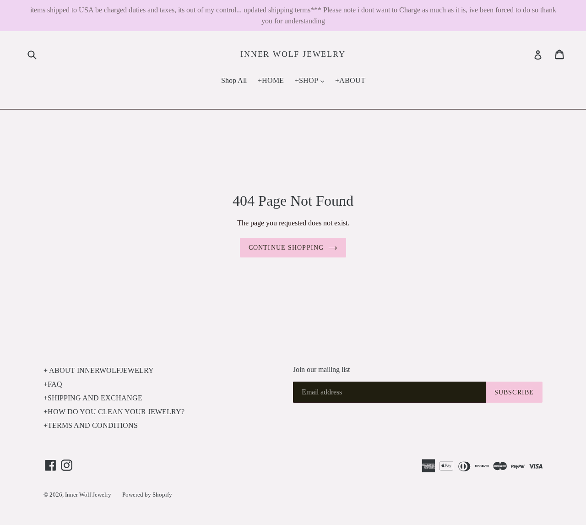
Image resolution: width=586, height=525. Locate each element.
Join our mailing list (321, 369)
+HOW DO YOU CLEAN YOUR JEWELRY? (113, 412)
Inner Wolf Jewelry (292, 54)
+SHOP (312, 80)
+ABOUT (350, 80)
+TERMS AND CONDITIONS (90, 425)
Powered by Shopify (147, 494)
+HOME (271, 80)
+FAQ (52, 384)
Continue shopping (286, 247)
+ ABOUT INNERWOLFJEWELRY (98, 370)
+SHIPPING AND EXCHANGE (92, 398)
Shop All (234, 80)
